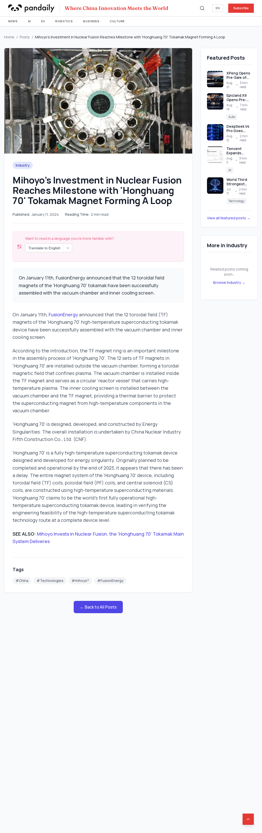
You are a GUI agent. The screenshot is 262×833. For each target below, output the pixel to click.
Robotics (64, 21)
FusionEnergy (63, 314)
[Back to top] (248, 819)
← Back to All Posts (98, 607)
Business (91, 21)
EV (43, 21)
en (218, 8)
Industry (23, 165)
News (13, 21)
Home (9, 37)
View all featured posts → (228, 217)
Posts (25, 37)
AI (29, 21)
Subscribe (241, 8)
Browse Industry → (229, 282)
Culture (117, 21)
